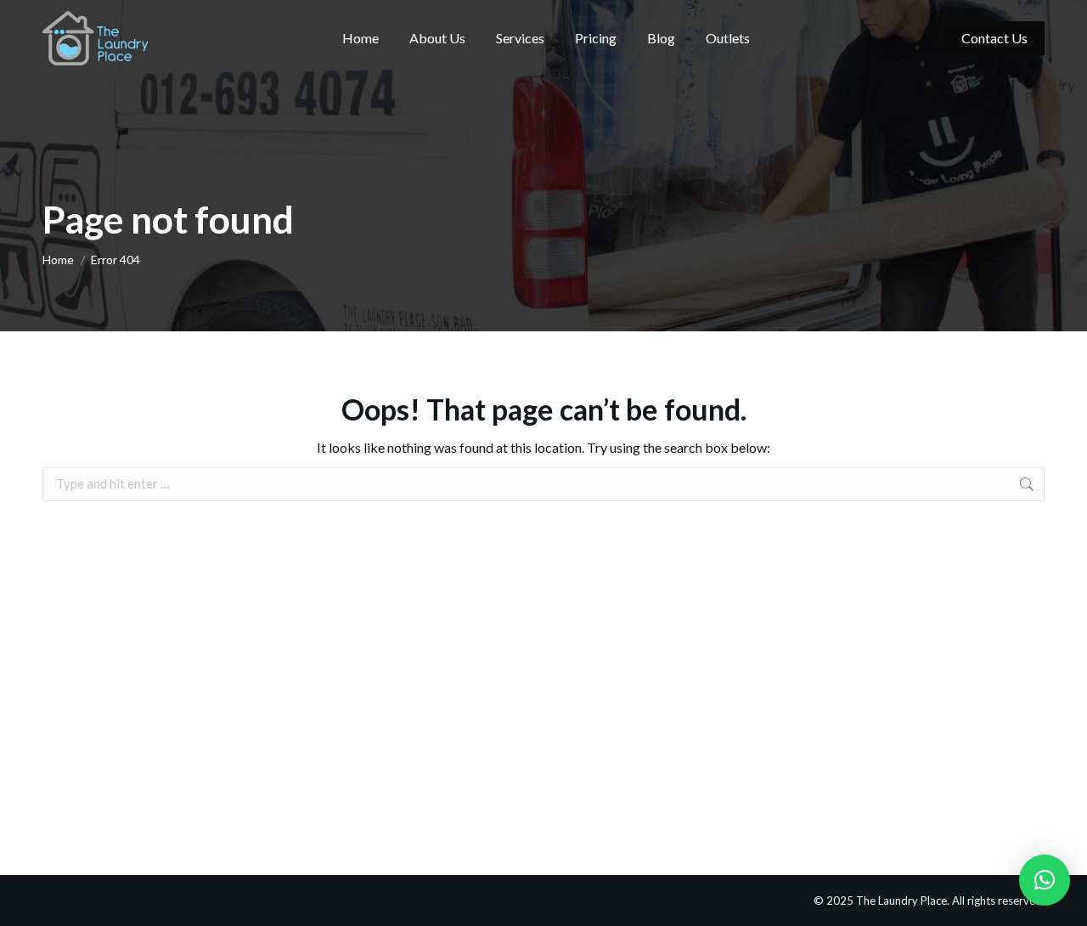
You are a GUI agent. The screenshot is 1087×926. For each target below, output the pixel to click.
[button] (1044, 880)
